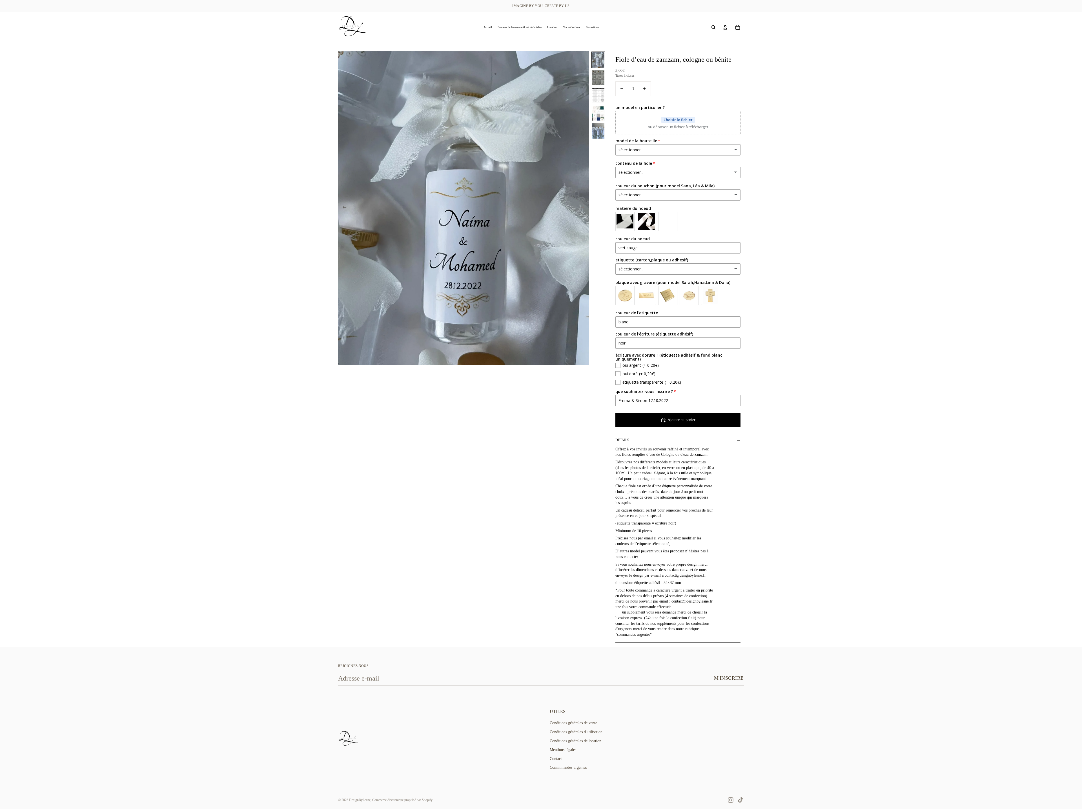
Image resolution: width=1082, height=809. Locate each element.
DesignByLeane (360, 800)
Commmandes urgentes (568, 767)
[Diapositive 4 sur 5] (598, 113)
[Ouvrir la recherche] (713, 27)
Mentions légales (563, 750)
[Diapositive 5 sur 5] (598, 131)
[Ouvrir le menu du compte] (725, 27)
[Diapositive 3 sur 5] (598, 95)
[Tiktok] (740, 800)
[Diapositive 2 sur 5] (598, 77)
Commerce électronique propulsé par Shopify (402, 800)
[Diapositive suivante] (584, 208)
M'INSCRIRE (729, 678)
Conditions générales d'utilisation (576, 732)
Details (622, 440)
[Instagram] (730, 800)
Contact (556, 759)
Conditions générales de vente (573, 723)
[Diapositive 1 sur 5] (598, 60)
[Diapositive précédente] (342, 208)
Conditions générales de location (575, 741)
